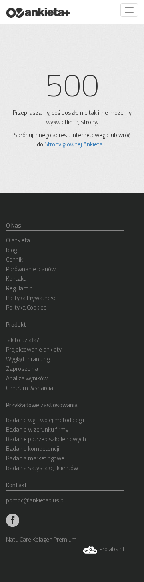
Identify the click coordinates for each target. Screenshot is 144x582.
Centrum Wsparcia (29, 387)
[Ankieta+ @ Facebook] (12, 519)
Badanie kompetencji (32, 448)
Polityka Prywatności (32, 297)
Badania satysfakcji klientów (42, 467)
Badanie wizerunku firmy (37, 429)
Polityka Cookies (26, 307)
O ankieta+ (20, 240)
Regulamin (19, 288)
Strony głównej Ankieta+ (75, 144)
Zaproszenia (22, 368)
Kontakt (16, 278)
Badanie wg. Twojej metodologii (45, 419)
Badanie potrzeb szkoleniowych (46, 439)
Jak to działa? (22, 339)
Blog (11, 249)
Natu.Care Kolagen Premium (41, 539)
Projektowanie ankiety (34, 349)
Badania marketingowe (35, 458)
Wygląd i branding (28, 359)
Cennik (14, 259)
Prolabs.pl (111, 549)
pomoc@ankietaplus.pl (35, 500)
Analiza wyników (27, 378)
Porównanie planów (31, 269)
